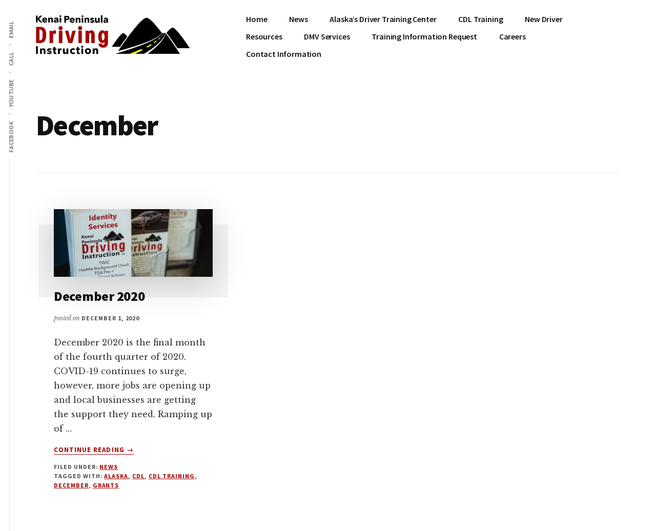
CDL (138, 476)
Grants (106, 485)
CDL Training (172, 476)
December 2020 (99, 296)
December (71, 485)
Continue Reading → (94, 450)
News (108, 467)
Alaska (116, 476)
